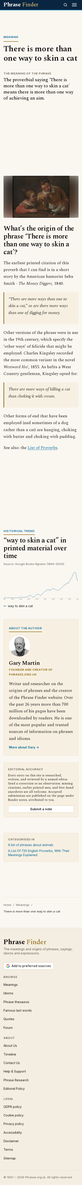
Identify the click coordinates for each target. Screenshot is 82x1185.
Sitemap (9, 1158)
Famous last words (17, 1010)
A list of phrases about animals (30, 845)
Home (7, 905)
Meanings (23, 905)
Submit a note (41, 809)
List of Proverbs (42, 448)
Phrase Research (16, 1080)
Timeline (9, 1054)
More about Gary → (24, 747)
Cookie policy (13, 1115)
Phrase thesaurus (16, 1002)
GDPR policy (12, 1107)
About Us (10, 1045)
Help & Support (14, 1071)
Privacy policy (13, 1124)
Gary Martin (24, 663)
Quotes (8, 1019)
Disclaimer (11, 1141)
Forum (8, 1028)
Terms (8, 1149)
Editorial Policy (14, 1088)
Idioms (8, 993)
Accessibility (12, 1132)
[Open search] (65, 5)
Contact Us (11, 1063)
